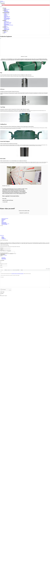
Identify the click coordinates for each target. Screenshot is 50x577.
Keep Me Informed (4, 222)
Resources (5, 32)
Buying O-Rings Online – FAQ (5, 223)
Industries (4, 20)
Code (48, 268)
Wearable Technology (6, 29)
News (4, 31)
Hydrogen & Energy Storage (7, 23)
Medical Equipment (6, 24)
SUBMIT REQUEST (3, 254)
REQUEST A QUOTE (24, 212)
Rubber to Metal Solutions (7, 18)
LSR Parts (5, 15)
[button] (3, 270)
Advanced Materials (6, 27)
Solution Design (6, 10)
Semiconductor (6, 26)
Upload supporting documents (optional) (5, 253)
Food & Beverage (4, 238)
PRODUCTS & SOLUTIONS (6, 12)
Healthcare (3, 237)
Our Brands (4, 30)
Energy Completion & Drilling (7, 22)
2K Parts (5, 13)
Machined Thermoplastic (7, 16)
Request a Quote (4, 258)
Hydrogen (5, 28)
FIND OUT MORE (4, 77)
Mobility (3, 236)
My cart (4, 1)
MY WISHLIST (1, 1)
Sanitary (5, 25)
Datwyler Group (2, 235)
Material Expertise (6, 11)
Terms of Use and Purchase (5, 218)
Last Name (1, 248)
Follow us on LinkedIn (4, 224)
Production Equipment (6, 9)
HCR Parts (5, 14)
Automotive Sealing (6, 21)
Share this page (3, 257)
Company (1, 249)
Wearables (5, 19)
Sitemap (3, 220)
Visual (46, 268)
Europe (2, 5)
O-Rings (5, 8)
